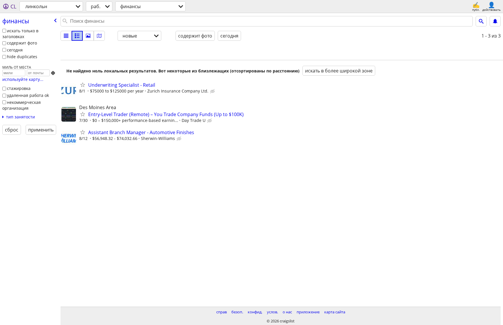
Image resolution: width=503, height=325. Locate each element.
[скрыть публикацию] (213, 91)
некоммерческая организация (21, 105)
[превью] (77, 36)
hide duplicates (22, 56)
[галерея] (88, 36)
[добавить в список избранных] (82, 84)
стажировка (19, 88)
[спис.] (66, 36)
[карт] (99, 36)
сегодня (15, 50)
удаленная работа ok (28, 95)
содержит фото (22, 43)
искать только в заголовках (20, 34)
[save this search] (495, 21)
